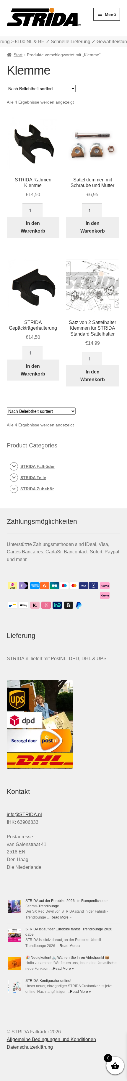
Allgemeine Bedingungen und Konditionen (51, 1039)
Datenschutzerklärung (30, 1047)
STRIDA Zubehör (37, 488)
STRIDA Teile (33, 477)
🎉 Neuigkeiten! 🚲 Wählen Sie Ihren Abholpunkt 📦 (67, 958)
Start (18, 54)
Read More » (61, 917)
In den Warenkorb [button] (33, 227)
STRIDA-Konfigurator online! (48, 981)
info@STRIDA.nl (24, 814)
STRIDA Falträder (37, 466)
